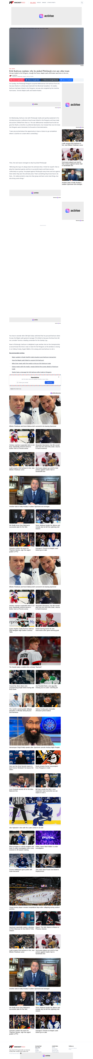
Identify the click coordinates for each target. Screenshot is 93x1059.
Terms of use (55, 1050)
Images (37, 1050)
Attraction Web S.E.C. (16, 1053)
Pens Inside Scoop (17, 388)
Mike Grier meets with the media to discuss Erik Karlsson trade (31, 363)
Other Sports (38, 1052)
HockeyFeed (14, 75)
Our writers (55, 1049)
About (53, 1047)
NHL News (37, 1047)
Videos (36, 1049)
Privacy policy (55, 1052)
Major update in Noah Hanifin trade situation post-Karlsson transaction (34, 357)
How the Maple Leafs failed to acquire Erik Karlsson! (28, 360)
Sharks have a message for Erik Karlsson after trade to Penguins (31, 372)
